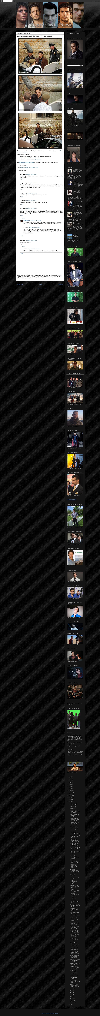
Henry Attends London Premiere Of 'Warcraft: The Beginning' (78, 203)
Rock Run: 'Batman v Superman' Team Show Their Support (74, 931)
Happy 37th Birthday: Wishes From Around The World (77, 213)
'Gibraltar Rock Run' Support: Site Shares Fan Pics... (75, 940)
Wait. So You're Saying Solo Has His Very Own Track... (75, 836)
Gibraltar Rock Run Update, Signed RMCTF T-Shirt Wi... (75, 985)
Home (19, 29)
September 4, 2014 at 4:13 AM (34, 248)
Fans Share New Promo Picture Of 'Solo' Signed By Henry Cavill (77, 192)
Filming (29, 167)
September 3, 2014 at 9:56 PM (34, 227)
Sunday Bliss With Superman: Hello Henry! (74, 909)
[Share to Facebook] (24, 165)
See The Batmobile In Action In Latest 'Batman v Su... (74, 927)
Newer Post (20, 284)
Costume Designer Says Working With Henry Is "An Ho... (74, 967)
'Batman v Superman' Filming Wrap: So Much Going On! (74, 948)
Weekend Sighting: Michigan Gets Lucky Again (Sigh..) (74, 952)
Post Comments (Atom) (42, 288)
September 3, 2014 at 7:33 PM (35, 220)
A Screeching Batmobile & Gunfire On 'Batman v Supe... (75, 895)
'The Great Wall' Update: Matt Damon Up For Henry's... (73, 866)
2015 (70, 799)
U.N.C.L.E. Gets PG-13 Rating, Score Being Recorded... (75, 848)
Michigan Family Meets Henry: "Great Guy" (75, 964)
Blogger (56, 1013)
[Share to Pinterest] (25, 165)
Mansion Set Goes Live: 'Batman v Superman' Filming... (75, 832)
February (72, 1000)
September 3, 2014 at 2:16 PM (31, 200)
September (72, 808)
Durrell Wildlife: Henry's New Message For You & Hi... (74, 900)
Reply (21, 179)
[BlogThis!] (21, 165)
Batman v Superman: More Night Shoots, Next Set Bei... (74, 857)
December (72, 803)
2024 (70, 782)
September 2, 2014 (38, 159)
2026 (70, 779)
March (71, 998)
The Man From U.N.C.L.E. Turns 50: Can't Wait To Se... (75, 861)
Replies (23, 218)
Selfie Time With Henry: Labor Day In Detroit (75, 981)
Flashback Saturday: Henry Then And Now (74, 823)
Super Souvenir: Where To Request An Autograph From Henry (78, 171)
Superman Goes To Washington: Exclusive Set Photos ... (74, 976)
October (72, 806)
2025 (70, 780)
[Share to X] (23, 165)
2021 (70, 788)
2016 (70, 797)
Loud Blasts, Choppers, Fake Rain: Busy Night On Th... (75, 871)
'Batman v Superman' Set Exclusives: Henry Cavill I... (74, 956)
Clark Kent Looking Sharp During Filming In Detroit (74, 972)
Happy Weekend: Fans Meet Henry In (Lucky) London (77, 182)
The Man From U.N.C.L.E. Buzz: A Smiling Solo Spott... (75, 890)
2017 (70, 795)
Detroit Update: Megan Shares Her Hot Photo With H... (75, 960)
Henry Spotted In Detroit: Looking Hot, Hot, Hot (75, 919)
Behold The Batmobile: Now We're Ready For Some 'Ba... (75, 935)
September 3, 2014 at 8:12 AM (31, 174)
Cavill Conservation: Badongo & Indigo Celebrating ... (74, 828)
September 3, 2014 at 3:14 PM (31, 208)
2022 (70, 786)
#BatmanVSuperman (24, 157)
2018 (70, 793)
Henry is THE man (34, 167)
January (72, 1001)
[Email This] (20, 165)
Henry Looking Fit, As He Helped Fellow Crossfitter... (74, 815)
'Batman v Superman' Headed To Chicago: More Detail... (75, 811)
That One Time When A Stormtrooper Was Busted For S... (75, 923)
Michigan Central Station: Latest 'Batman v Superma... (73, 882)
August (71, 988)
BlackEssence (26, 220)
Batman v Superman (24, 167)
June (71, 992)
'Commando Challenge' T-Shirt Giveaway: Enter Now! (78, 224)
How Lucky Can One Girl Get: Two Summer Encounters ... (75, 914)
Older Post (60, 284)
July (71, 990)
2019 (70, 792)
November (72, 804)
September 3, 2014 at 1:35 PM (31, 193)
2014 (70, 801)
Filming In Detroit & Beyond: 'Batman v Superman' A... (74, 944)
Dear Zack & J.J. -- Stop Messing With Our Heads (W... (74, 886)
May (71, 994)
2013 (70, 1004)
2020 (70, 790)
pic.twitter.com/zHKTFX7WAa (33, 157)
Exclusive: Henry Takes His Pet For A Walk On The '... (75, 853)
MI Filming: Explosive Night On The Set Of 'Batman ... (75, 905)
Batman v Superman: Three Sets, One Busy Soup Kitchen (74, 844)
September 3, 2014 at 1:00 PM (31, 183)
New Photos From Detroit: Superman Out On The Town (74, 819)
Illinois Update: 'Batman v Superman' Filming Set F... (74, 876)
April (71, 996)
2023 (70, 784)
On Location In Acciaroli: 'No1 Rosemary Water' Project (77, 236)
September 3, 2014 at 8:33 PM (31, 240)
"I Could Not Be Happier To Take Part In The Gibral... (74, 840)
